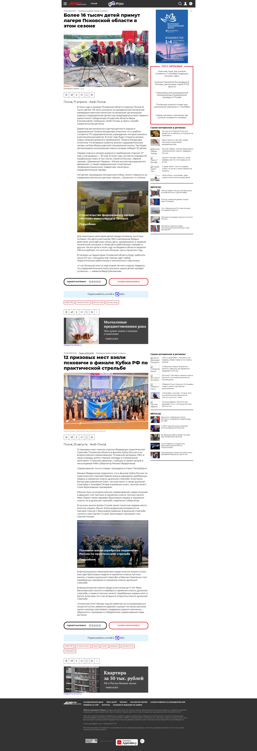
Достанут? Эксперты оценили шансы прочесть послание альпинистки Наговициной (177, 377)
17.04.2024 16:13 (70, 11)
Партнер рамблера (106, 741)
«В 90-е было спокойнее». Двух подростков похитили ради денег (176, 176)
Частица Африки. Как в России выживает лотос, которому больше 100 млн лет (176, 404)
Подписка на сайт (91, 705)
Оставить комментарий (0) (129, 282)
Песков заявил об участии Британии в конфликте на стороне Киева (176, 191)
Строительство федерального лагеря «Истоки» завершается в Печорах (106, 216)
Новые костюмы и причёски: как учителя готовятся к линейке (172, 116)
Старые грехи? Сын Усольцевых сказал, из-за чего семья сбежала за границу (177, 168)
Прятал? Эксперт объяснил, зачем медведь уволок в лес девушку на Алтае (176, 160)
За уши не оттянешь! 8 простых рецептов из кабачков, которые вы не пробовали (177, 133)
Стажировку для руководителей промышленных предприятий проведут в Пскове (172, 95)
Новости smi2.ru (73, 345)
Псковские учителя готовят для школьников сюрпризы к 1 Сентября (172, 105)
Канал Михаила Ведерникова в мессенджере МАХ (85, 431)
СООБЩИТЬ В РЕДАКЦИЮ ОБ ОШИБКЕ (127, 705)
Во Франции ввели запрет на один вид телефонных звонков (175, 436)
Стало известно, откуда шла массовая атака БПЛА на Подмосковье (173, 445)
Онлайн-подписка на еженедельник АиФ (167, 702)
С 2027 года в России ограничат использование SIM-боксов (174, 427)
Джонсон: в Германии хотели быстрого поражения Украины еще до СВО (176, 419)
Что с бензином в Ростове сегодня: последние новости (176, 209)
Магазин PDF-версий (138, 702)
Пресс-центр (111, 702)
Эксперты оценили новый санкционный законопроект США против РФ (175, 228)
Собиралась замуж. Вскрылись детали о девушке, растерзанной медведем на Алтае (176, 369)
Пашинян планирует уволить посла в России (176, 218)
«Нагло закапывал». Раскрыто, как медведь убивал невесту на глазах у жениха (177, 360)
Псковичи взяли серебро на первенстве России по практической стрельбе (108, 552)
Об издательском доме (93, 702)
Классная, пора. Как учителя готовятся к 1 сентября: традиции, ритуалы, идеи (172, 73)
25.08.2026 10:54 (70, 353)
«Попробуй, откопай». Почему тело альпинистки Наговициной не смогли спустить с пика (177, 395)
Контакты (106, 705)
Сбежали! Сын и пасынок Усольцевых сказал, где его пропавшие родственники (177, 386)
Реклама (123, 702)
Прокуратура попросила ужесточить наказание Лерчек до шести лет (176, 453)
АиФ (82, 89)
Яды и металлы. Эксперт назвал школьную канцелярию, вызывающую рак (175, 142)
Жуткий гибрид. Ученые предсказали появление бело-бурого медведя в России (177, 151)
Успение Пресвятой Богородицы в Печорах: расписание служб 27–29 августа (171, 84)
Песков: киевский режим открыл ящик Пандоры (175, 200)
